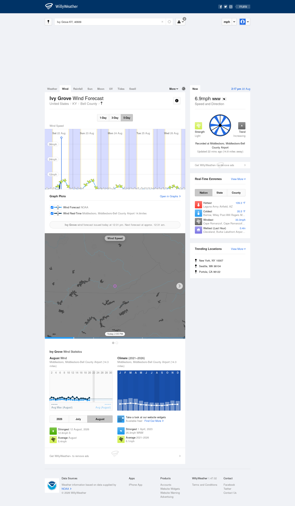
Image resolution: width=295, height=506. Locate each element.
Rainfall (78, 89)
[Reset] (162, 21)
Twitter (227, 489)
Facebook (229, 485)
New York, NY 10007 (211, 260)
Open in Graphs (169, 196)
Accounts (165, 485)
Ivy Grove (102, 103)
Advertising (166, 497)
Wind (65, 89)
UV (111, 89)
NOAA (65, 489)
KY (74, 103)
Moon (100, 89)
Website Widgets (170, 489)
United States (59, 103)
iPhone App (135, 485)
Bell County (88, 103)
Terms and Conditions (204, 485)
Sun (90, 89)
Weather (52, 89)
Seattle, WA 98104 (210, 266)
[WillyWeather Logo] (63, 6)
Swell (132, 89)
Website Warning (170, 493)
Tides (121, 89)
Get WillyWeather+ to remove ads (214, 165)
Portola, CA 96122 (209, 272)
